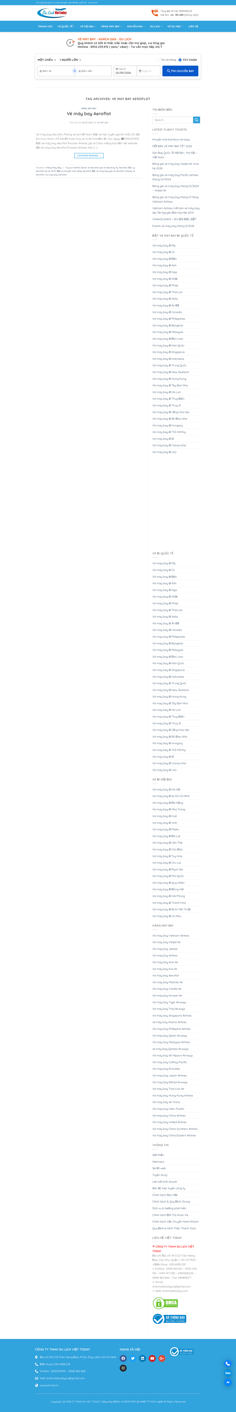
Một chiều (45, 59)
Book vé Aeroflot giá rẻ (93, 167)
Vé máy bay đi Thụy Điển (168, 398)
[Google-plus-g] (161, 1358)
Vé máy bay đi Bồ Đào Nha (169, 418)
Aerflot (76, 167)
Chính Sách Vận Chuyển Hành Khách (175, 1221)
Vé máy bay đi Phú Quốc (168, 876)
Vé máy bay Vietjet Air (166, 942)
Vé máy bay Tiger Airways (169, 1002)
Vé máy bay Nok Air (165, 962)
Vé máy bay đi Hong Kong (169, 378)
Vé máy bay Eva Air (164, 969)
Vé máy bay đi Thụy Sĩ (166, 405)
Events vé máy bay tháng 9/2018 (173, 226)
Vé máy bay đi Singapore (168, 352)
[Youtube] (152, 1358)
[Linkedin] (142, 1358)
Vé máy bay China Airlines (169, 1115)
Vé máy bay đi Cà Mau (166, 916)
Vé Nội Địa (87, 26)
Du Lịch (155, 26)
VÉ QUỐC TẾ (65, 26)
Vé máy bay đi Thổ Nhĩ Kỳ (169, 432)
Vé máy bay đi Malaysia (167, 332)
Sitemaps (158, 1161)
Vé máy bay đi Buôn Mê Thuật (171, 909)
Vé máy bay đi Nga (164, 272)
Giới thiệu (158, 1155)
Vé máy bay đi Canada (167, 312)
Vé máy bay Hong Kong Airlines (172, 1095)
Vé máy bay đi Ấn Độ (165, 305)
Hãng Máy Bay (89, 108)
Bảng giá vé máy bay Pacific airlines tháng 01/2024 (175, 177)
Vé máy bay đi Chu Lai (166, 862)
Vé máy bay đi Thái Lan (167, 292)
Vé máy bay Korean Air (167, 995)
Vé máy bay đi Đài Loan (167, 338)
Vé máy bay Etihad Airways (170, 1082)
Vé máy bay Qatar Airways (169, 1035)
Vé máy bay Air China (166, 1102)
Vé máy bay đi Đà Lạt (166, 836)
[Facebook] (123, 1358)
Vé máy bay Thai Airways (168, 1008)
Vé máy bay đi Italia (165, 298)
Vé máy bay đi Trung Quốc (169, 365)
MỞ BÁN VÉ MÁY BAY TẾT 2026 (172, 146)
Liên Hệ (193, 26)
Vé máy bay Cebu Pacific (168, 1108)
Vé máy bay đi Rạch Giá (167, 869)
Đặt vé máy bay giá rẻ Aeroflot (108, 171)
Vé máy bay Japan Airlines (169, 1075)
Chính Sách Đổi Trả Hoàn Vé (170, 1215)
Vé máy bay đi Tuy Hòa (167, 856)
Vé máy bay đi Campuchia (169, 445)
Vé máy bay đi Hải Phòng (168, 896)
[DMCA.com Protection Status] (165, 1303)
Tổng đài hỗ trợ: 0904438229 (176, 11)
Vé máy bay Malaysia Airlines (171, 1042)
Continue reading (89, 155)
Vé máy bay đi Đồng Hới (168, 889)
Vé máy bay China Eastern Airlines (174, 1135)
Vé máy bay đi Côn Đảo (167, 849)
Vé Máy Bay (102, 122)
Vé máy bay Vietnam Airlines (170, 935)
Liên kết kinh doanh (164, 1181)
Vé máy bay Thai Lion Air (168, 1088)
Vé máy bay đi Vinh (164, 822)
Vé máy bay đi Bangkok (167, 325)
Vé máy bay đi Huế (164, 816)
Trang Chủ (45, 26)
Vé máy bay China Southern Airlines (175, 1128)
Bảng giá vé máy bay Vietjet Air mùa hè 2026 (175, 166)
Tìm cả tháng (168, 59)
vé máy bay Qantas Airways (170, 1049)
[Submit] (196, 120)
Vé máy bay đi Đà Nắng (167, 802)
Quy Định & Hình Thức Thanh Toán (174, 1228)
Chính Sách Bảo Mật (164, 1195)
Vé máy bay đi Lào (164, 452)
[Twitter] (132, 1358)
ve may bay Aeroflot (56, 174)
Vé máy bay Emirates (166, 1068)
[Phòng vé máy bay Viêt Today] (169, 1318)
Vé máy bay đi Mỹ (163, 245)
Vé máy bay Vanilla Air (167, 988)
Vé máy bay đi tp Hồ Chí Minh (171, 796)
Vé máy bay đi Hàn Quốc (168, 345)
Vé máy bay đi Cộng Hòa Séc (171, 412)
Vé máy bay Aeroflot (89, 113)
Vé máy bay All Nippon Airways (172, 1055)
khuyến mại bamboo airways (171, 139)
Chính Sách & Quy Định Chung (171, 1201)
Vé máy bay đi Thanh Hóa (169, 902)
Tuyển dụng (159, 1175)
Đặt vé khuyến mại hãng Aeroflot (74, 171)
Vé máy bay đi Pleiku (165, 829)
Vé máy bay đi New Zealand (170, 372)
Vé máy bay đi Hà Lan (166, 392)
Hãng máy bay (110, 26)
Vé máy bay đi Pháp (165, 285)
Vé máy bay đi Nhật (165, 278)
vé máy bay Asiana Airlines (169, 1022)
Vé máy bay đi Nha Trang (168, 809)
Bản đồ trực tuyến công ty (168, 1188)
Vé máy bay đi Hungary (167, 425)
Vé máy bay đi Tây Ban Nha (170, 385)
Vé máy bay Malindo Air (167, 982)
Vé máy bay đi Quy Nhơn (168, 882)
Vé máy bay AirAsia (164, 955)
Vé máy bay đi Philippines (168, 318)
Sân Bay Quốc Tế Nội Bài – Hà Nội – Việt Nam (174, 155)
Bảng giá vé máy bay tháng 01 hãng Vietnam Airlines (175, 199)
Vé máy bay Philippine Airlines (171, 1029)
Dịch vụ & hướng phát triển (169, 1208)
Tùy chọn (190, 59)
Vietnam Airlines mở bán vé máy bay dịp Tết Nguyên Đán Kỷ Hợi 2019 (176, 210)
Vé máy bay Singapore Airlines (172, 1015)
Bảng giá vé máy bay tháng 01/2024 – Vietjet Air (175, 188)
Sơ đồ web (159, 1168)
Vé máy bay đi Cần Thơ (167, 842)
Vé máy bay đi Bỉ (163, 438)
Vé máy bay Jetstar (165, 949)
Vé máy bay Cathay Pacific (169, 1062)
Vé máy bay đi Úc (163, 252)
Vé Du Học (174, 26)
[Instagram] (123, 1368)
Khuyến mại (135, 26)
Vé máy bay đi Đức (164, 258)
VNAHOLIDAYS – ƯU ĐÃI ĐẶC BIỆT (174, 219)
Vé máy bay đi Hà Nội (166, 789)
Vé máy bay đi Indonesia (168, 358)
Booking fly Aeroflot (117, 167)
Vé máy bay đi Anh (164, 265)
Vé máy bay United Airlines (169, 1122)
